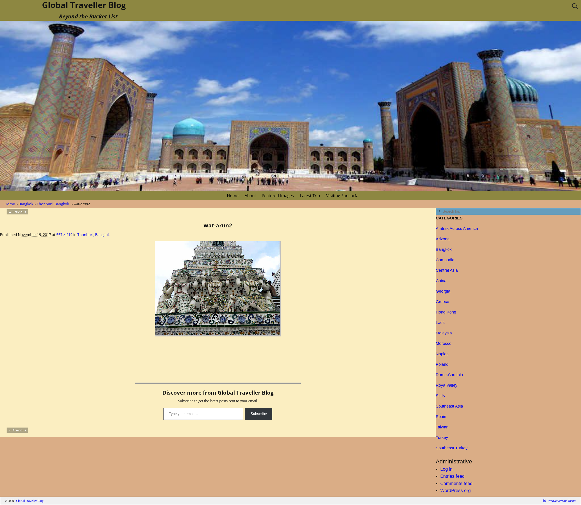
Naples (442, 354)
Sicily (440, 395)
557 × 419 (64, 234)
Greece (442, 301)
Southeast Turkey (452, 448)
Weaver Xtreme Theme (562, 501)
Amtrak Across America (457, 228)
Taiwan (442, 427)
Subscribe (259, 414)
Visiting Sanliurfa (342, 195)
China (441, 281)
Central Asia (447, 270)
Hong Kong (446, 312)
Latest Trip (310, 195)
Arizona (443, 239)
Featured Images (278, 195)
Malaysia (444, 333)
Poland (442, 364)
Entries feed (452, 476)
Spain (441, 416)
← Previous (17, 212)
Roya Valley (446, 385)
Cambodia (445, 260)
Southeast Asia (449, 406)
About (250, 195)
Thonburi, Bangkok (53, 204)
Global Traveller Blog (30, 501)
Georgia (443, 291)
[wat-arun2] (218, 288)
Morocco (443, 343)
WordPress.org (455, 490)
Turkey (442, 437)
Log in (446, 469)
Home (233, 195)
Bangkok (26, 204)
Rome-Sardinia (449, 375)
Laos (440, 322)
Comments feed (456, 483)
